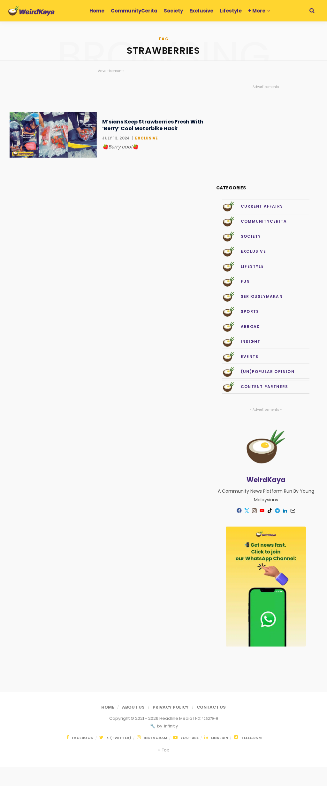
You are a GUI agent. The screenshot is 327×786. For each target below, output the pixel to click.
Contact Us (211, 707)
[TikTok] (270, 511)
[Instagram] (254, 511)
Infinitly (170, 726)
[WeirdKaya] (31, 10)
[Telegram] (277, 511)
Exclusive (146, 138)
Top (165, 750)
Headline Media (176, 718)
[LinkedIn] (285, 511)
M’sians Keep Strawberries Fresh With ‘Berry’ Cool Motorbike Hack (152, 125)
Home (107, 707)
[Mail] (293, 511)
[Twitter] (247, 511)
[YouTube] (262, 511)
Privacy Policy (171, 707)
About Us (133, 707)
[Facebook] (239, 511)
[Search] (312, 11)
